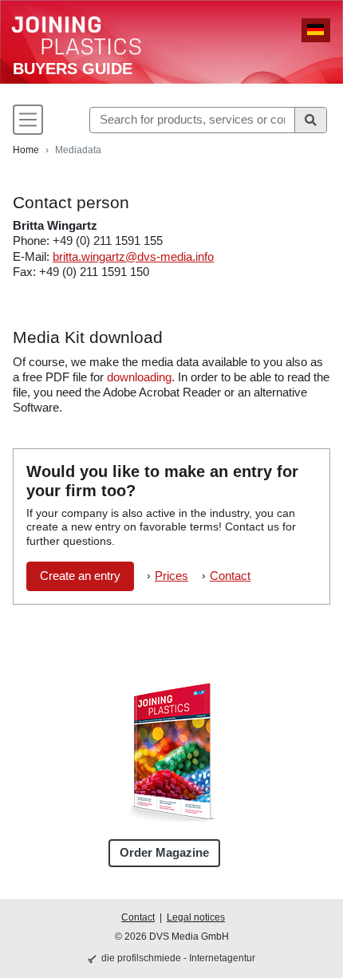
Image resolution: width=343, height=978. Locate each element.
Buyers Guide (72, 68)
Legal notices (196, 917)
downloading (139, 377)
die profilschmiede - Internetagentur (178, 958)
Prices (171, 576)
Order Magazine (164, 852)
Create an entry (80, 576)
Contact (230, 576)
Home (26, 150)
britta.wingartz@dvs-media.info (133, 256)
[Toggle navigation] (28, 120)
